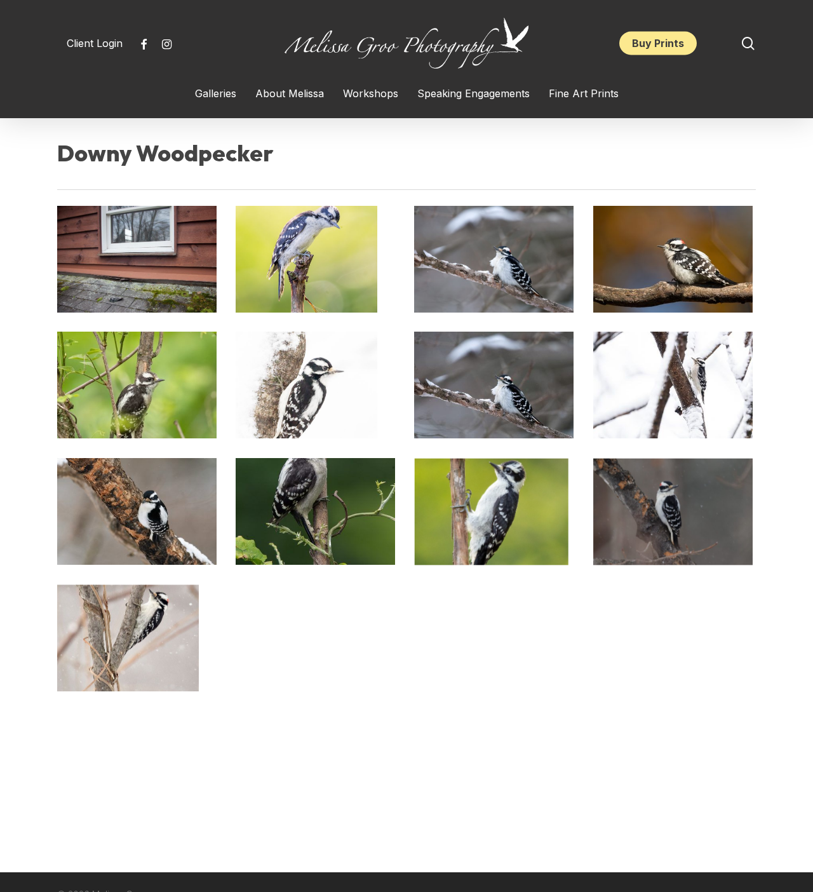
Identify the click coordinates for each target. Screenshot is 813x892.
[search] (748, 43)
